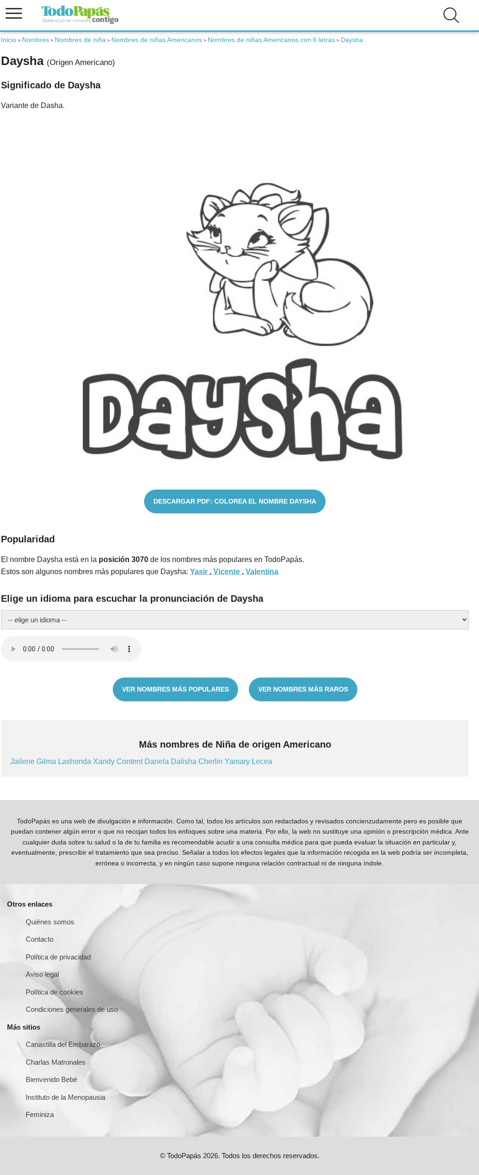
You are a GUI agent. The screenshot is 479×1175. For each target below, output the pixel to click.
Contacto (39, 939)
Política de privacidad (58, 957)
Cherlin (211, 761)
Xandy (104, 761)
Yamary (238, 761)
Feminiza (40, 1114)
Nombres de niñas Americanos (156, 39)
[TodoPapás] (80, 22)
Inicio (8, 39)
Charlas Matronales (56, 1062)
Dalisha (184, 761)
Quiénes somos (50, 922)
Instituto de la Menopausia (65, 1097)
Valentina (262, 572)
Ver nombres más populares (175, 689)
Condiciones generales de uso (72, 1009)
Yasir (200, 572)
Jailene (23, 761)
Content (130, 761)
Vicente (227, 572)
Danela (158, 761)
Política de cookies (54, 992)
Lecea (262, 761)
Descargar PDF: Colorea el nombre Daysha (234, 501)
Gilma (47, 761)
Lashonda (75, 761)
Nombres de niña (80, 39)
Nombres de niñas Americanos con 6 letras (271, 39)
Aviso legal (42, 974)
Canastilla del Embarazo (63, 1044)
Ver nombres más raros (303, 689)
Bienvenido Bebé (51, 1079)
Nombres (35, 39)
